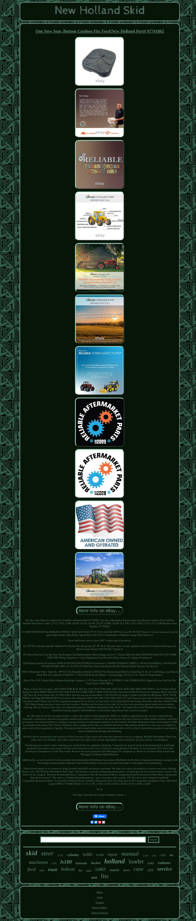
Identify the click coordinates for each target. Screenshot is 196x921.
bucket (95, 863)
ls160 (100, 855)
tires (80, 870)
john (41, 870)
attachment (38, 862)
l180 (154, 856)
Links (100, 897)
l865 (172, 855)
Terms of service (99, 912)
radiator (164, 863)
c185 (163, 855)
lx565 (151, 863)
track (52, 870)
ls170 (60, 855)
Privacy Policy (99, 907)
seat (94, 877)
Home (100, 892)
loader (136, 861)
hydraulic (81, 863)
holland (114, 861)
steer (47, 853)
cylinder (73, 855)
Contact (100, 902)
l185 (54, 863)
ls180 (66, 862)
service (164, 869)
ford (32, 869)
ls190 (145, 856)
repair (113, 854)
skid (31, 853)
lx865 (100, 869)
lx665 (88, 871)
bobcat (68, 869)
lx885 (87, 854)
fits (105, 876)
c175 (150, 870)
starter (114, 870)
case (139, 869)
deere (126, 870)
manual (130, 853)
